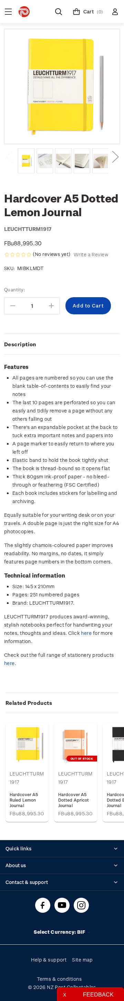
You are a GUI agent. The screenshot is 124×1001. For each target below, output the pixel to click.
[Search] (59, 12)
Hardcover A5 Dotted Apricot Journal (73, 800)
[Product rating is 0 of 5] (18, 254)
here (86, 633)
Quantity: (14, 289)
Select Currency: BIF (60, 932)
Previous (9, 156)
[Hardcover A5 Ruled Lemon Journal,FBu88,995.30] (27, 744)
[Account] (115, 12)
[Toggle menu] (8, 11)
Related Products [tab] (29, 703)
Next (115, 156)
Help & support (48, 960)
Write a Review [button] (91, 254)
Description (20, 344)
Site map (82, 960)
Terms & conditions (59, 979)
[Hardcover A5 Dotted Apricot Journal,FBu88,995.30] (75, 744)
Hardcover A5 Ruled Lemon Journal (24, 800)
